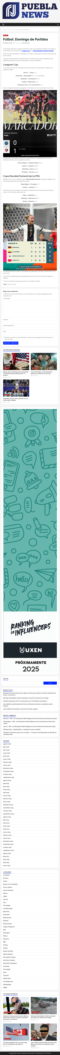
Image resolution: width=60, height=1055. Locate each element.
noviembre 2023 (8, 844)
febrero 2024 (7, 835)
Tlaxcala (6, 975)
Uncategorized (8, 981)
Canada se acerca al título (32, 729)
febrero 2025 (7, 798)
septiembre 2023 (8, 850)
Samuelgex (7, 721)
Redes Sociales (8, 951)
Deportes (6, 35)
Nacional (6, 939)
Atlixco (5, 893)
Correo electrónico (9, 325)
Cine (4, 902)
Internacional (7, 923)
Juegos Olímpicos (9, 927)
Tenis (4, 972)
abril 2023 (6, 862)
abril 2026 (6, 756)
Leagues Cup (26, 50)
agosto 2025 (7, 780)
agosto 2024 (7, 817)
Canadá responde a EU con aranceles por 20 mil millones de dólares (25, 701)
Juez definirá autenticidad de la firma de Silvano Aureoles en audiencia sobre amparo (44, 1032)
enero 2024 (6, 838)
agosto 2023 (7, 853)
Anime (5, 881)
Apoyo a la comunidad (10, 884)
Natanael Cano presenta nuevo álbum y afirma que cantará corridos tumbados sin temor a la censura (16, 1005)
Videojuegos (7, 984)
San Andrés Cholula (9, 957)
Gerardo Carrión (8, 43)
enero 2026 (6, 765)
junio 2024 (6, 823)
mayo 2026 (6, 753)
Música (5, 936)
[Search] (57, 24)
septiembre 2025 (8, 777)
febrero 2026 (7, 762)
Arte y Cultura (7, 887)
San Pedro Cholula (9, 960)
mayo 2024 (6, 826)
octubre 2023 (7, 847)
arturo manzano (8, 890)
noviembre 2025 (8, 771)
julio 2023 (6, 856)
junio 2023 (6, 859)
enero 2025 (6, 801)
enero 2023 (6, 865)
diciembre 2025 (8, 768)
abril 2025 (6, 792)
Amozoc (5, 878)
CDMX (5, 896)
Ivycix (5, 726)
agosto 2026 (7, 744)
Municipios (6, 933)
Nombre (6, 319)
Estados (5, 920)
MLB (4, 930)
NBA (4, 942)
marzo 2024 (7, 832)
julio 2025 (6, 783)
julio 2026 (6, 747)
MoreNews (39, 1053)
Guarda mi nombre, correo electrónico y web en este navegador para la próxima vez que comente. (29, 338)
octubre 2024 (7, 811)
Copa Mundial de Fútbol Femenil (43, 50)
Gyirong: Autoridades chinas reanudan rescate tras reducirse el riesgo (26, 698)
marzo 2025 (6, 795)
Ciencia (5, 899)
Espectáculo (7, 917)
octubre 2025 (7, 774)
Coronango (6, 905)
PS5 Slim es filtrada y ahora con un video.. (16, 732)
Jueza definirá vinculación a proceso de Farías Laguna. (20, 709)
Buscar (5, 678)
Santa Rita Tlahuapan (10, 963)
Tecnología (6, 969)
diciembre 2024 (8, 804)
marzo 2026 (7, 759)
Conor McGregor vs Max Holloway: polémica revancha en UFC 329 (44, 361)
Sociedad (6, 966)
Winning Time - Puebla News (12, 729)
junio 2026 (6, 750)
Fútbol (14, 284)
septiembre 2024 (8, 814)
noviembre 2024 (8, 808)
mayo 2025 (6, 789)
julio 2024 (6, 820)
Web (4, 331)
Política (5, 945)
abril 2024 (6, 829)
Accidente (6, 875)
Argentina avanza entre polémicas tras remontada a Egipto (16, 388)
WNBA (5, 987)
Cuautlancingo (7, 908)
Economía (6, 914)
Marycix (5, 718)
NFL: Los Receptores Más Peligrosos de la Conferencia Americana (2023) (33, 718)
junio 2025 (6, 786)
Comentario (7, 298)
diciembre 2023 (8, 841)
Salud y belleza (8, 954)
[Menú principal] (3, 24)
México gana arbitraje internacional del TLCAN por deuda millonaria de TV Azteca (16, 361)
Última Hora (7, 978)
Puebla (5, 948)
